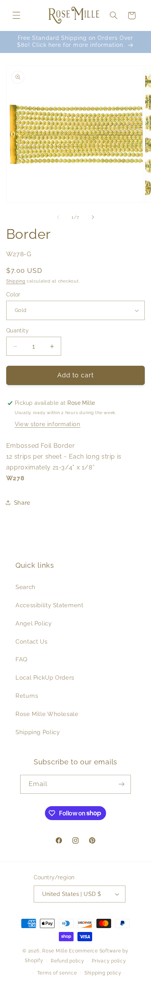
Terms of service (57, 973)
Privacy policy (109, 961)
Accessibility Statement (49, 605)
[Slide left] (58, 217)
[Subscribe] (121, 784)
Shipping (16, 281)
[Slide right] (92, 217)
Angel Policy (33, 623)
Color (13, 294)
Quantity (17, 330)
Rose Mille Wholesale (47, 714)
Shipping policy (103, 973)
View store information (48, 424)
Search (25, 587)
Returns (26, 695)
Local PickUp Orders (44, 677)
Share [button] (22, 502)
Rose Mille (54, 951)
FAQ (21, 659)
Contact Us (31, 641)
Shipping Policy (37, 732)
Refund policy (67, 961)
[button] (16, 15)
